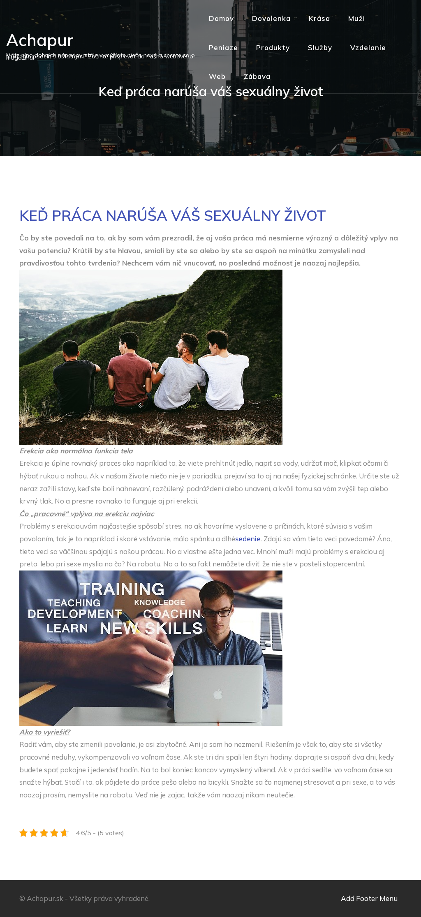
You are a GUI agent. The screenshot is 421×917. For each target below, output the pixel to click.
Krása (319, 18)
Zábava (257, 76)
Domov (221, 18)
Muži (356, 18)
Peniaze (223, 47)
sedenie (248, 538)
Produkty (273, 47)
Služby (320, 47)
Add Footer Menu (369, 898)
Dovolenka (271, 18)
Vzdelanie (368, 47)
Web (217, 76)
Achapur (40, 40)
